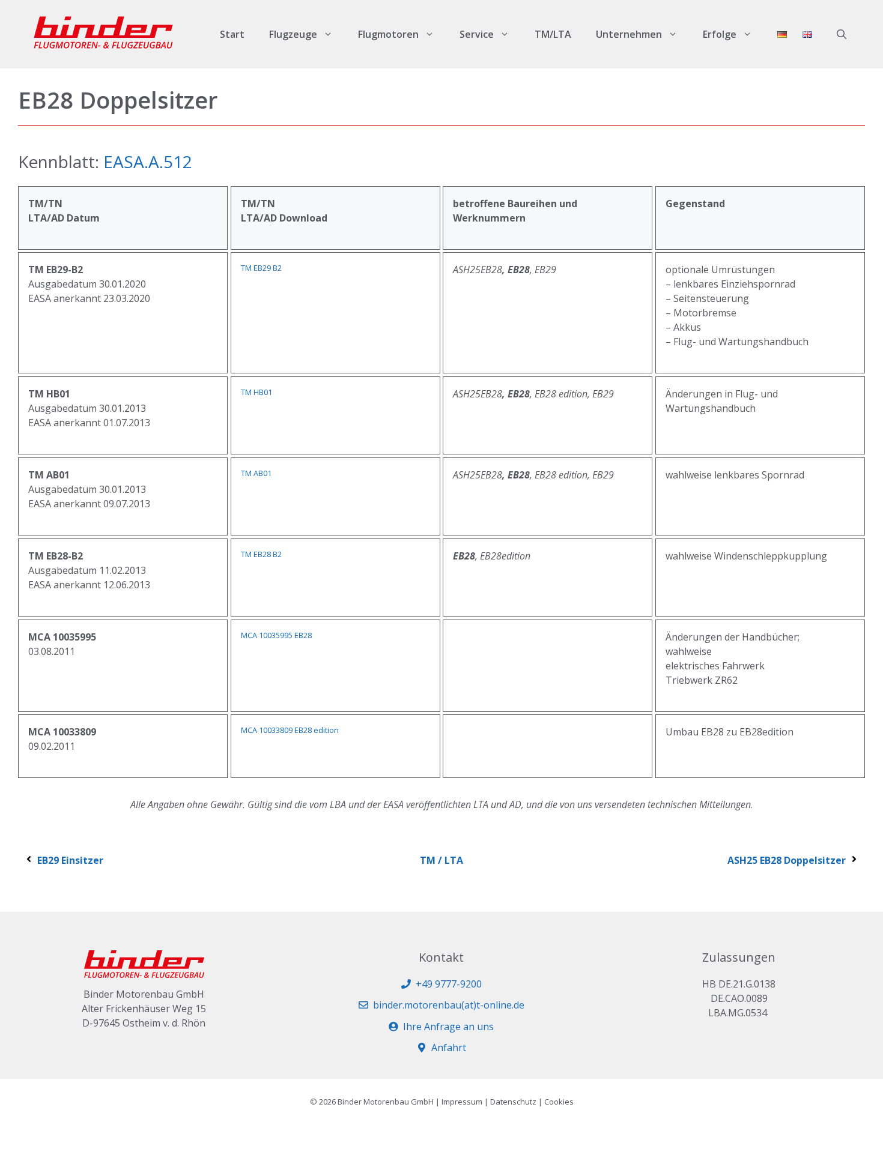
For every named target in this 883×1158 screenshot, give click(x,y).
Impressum (462, 1101)
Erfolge (719, 34)
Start (232, 34)
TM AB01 (256, 473)
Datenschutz (513, 1101)
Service (477, 34)
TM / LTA (441, 860)
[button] (841, 34)
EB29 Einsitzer (70, 860)
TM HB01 (256, 392)
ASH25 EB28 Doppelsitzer (786, 860)
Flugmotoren (388, 34)
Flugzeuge (293, 34)
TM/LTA (553, 34)
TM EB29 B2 (261, 267)
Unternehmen (629, 34)
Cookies (559, 1101)
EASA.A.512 (147, 161)
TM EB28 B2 (261, 554)
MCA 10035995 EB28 (276, 635)
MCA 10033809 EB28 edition (290, 730)
